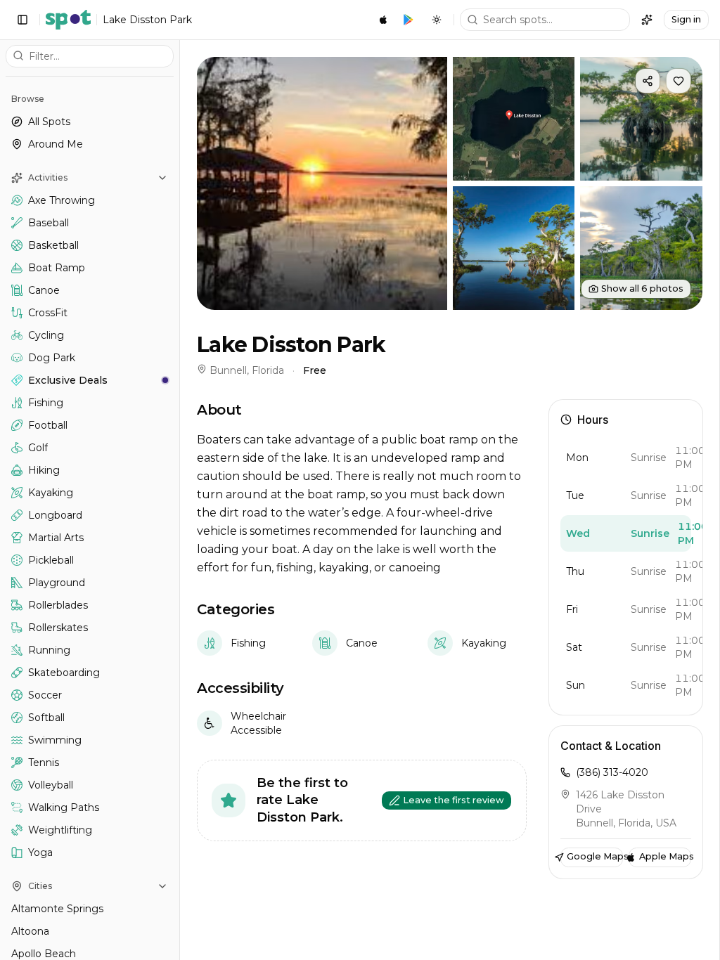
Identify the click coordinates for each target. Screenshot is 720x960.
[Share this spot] (647, 80)
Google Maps (595, 856)
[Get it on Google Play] (408, 19)
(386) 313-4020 (612, 772)
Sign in (686, 19)
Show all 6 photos (642, 288)
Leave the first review (453, 800)
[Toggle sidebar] (22, 19)
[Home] (68, 20)
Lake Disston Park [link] (147, 19)
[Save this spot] (678, 80)
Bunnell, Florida (247, 370)
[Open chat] (647, 19)
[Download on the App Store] (383, 19)
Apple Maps (665, 856)
